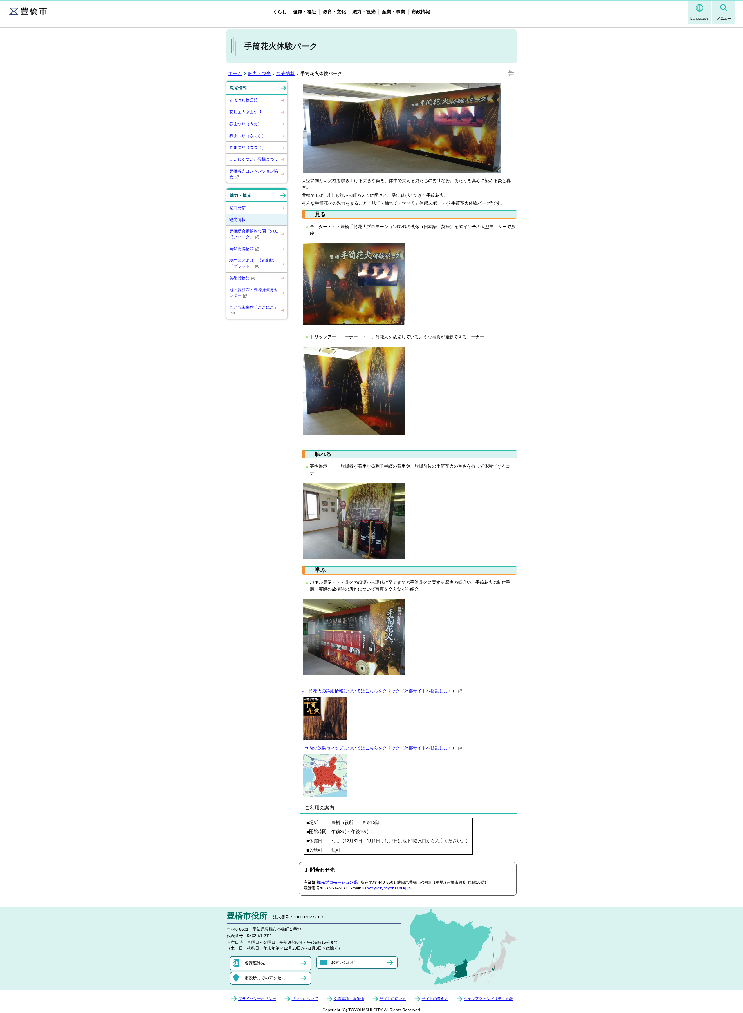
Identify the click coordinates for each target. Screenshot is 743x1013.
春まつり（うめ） (245, 123)
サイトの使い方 (393, 998)
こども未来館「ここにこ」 (253, 307)
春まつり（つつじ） (247, 147)
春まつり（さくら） (247, 135)
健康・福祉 (304, 11)
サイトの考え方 (435, 998)
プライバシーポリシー (257, 998)
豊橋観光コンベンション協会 (253, 174)
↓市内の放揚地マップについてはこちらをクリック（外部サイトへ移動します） (379, 747)
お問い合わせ (343, 962)
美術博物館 (239, 278)
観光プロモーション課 (337, 882)
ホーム (235, 73)
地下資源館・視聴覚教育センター (253, 292)
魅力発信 (237, 207)
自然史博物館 (241, 248)
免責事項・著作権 (349, 998)
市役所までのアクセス (265, 978)
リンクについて (305, 998)
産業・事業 (393, 11)
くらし (280, 11)
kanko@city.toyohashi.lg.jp (386, 888)
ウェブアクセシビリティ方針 (488, 998)
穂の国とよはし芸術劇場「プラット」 (251, 263)
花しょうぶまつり (245, 112)
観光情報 (285, 73)
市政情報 (421, 11)
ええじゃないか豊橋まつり (253, 159)
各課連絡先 (255, 963)
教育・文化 (334, 11)
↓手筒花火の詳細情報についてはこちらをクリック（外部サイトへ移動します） (379, 690)
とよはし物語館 (243, 100)
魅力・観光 (364, 11)
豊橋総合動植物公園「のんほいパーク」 (253, 234)
